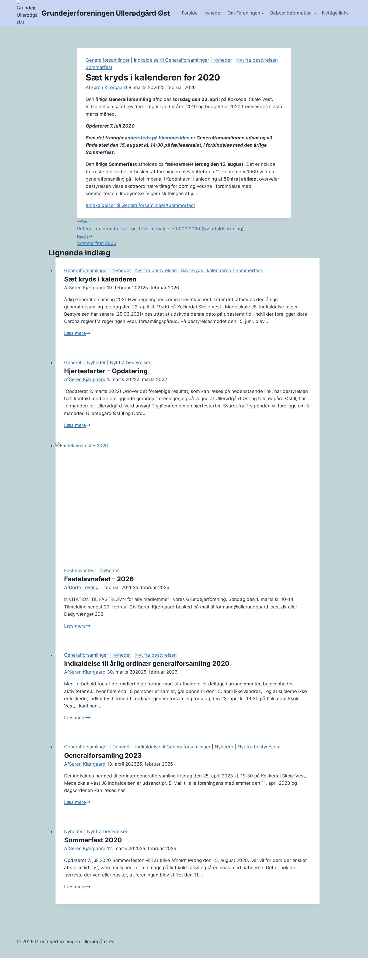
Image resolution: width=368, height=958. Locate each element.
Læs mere (77, 333)
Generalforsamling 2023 (103, 755)
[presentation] (187, 500)
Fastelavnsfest (80, 570)
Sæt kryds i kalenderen (206, 270)
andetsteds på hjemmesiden (157, 137)
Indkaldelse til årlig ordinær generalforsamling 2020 (147, 663)
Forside (190, 13)
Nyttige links (335, 13)
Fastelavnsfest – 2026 (99, 579)
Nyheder (212, 13)
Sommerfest (99, 67)
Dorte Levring (83, 587)
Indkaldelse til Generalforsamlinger (171, 60)
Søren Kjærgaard (109, 87)
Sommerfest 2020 (96, 240)
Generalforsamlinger (108, 60)
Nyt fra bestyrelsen (257, 60)
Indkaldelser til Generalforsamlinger (125, 205)
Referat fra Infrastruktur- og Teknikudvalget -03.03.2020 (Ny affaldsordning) (160, 225)
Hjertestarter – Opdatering (106, 371)
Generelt (73, 362)
